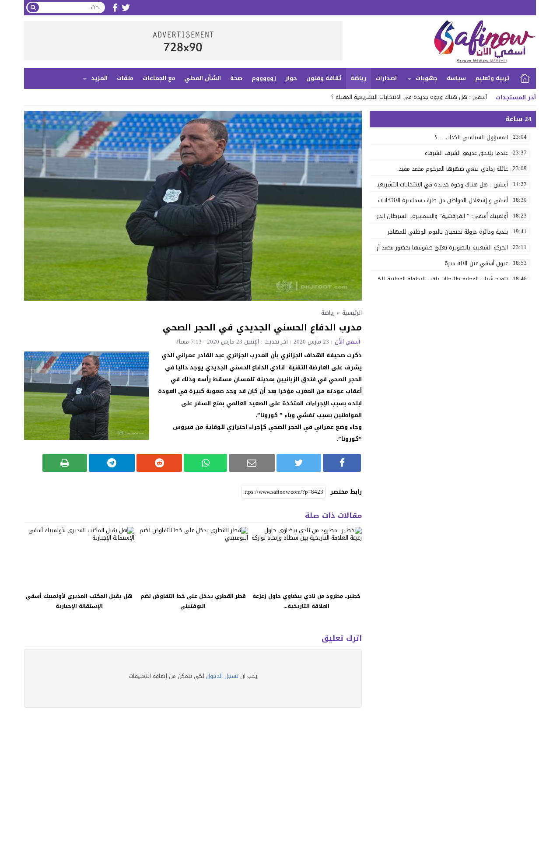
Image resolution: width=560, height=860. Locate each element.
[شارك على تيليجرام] (112, 462)
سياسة (456, 78)
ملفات (125, 78)
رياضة (358, 78)
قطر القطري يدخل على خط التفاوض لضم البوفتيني (193, 601)
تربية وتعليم (492, 78)
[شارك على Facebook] (342, 462)
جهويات (427, 78)
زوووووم (264, 78)
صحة (236, 78)
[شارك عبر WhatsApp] (205, 462)
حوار (291, 78)
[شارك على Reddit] (159, 462)
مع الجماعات (159, 78)
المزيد (99, 78)
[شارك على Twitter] (299, 462)
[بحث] (33, 7)
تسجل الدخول (222, 675)
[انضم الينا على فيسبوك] (115, 7)
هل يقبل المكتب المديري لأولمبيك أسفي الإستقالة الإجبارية (79, 601)
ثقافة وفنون (324, 78)
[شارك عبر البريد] (252, 462)
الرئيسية (525, 78)
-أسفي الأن (348, 341)
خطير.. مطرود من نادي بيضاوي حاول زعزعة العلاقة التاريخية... (306, 601)
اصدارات (386, 78)
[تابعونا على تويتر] (126, 7)
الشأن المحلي (202, 78)
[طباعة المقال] (65, 462)
